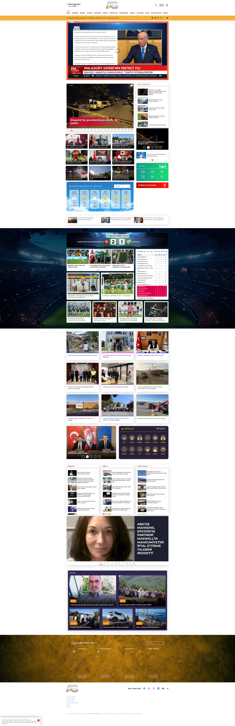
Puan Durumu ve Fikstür (146, 298)
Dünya (132, 13)
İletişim (69, 706)
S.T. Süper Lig (141, 251)
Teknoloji (114, 13)
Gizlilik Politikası (71, 697)
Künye (68, 704)
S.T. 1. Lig (149, 251)
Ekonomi (97, 13)
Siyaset (90, 13)
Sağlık (105, 13)
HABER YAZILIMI (95, 713)
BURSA (141, 166)
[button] (68, 129)
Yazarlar (92, 18)
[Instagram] (154, 688)
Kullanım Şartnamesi (72, 702)
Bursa (82, 13)
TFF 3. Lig (164, 251)
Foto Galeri (102, 18)
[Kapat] (38, 720)
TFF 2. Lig (157, 251)
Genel (165, 13)
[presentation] (68, 199)
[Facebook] (144, 688)
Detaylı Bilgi (81, 676)
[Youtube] (163, 688)
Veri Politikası (70, 700)
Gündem (75, 13)
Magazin (140, 13)
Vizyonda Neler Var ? (83, 642)
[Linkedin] (158, 688)
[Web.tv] (168, 688)
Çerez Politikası (71, 699)
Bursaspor (123, 13)
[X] (149, 688)
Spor (147, 13)
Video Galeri (114, 18)
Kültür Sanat (156, 13)
